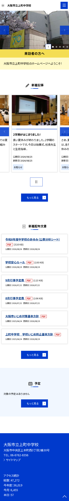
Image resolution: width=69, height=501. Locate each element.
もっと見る (33, 197)
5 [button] (67, 47)
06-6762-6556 (19, 455)
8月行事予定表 (15, 298)
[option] (34, 30)
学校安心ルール (15, 262)
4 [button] (63, 47)
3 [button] (60, 47)
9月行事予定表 (15, 280)
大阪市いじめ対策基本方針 (22, 316)
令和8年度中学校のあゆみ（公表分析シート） (32, 239)
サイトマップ (13, 460)
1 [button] (53, 47)
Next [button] (64, 30)
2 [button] (56, 47)
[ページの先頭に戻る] (64, 497)
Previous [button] (4, 30)
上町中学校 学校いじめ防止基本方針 (29, 334)
